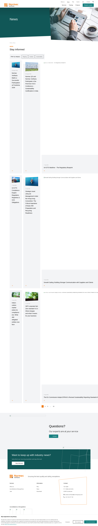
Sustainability (39, 56)
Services (64, 5)
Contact (88, 1)
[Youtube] (67, 500)
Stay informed (19, 463)
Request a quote (88, 5)
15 (53, 406)
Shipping (25, 56)
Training (71, 5)
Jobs (83, 1)
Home (11, 42)
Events (78, 1)
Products (78, 5)
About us (62, 1)
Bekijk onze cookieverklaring (10, 524)
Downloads (39, 491)
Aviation (31, 56)
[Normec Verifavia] (11, 5)
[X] (71, 500)
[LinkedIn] (64, 500)
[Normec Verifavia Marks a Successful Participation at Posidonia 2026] (16, 170)
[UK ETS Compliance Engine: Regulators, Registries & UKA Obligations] (16, 285)
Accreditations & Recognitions (17, 489)
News (68, 1)
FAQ (73, 1)
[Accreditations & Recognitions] (11, 512)
